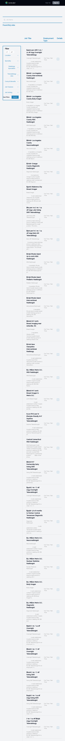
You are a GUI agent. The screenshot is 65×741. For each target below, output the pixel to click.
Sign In (56, 3)
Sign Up (47, 3)
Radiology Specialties (11, 67)
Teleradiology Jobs (11, 75)
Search (15, 97)
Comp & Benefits (10, 81)
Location (8, 55)
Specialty (8, 61)
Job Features (9, 87)
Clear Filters (6, 97)
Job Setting (8, 92)
